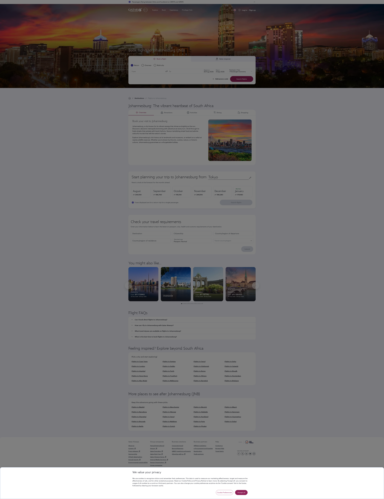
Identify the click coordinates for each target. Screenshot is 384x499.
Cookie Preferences (224, 492)
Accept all (241, 492)
